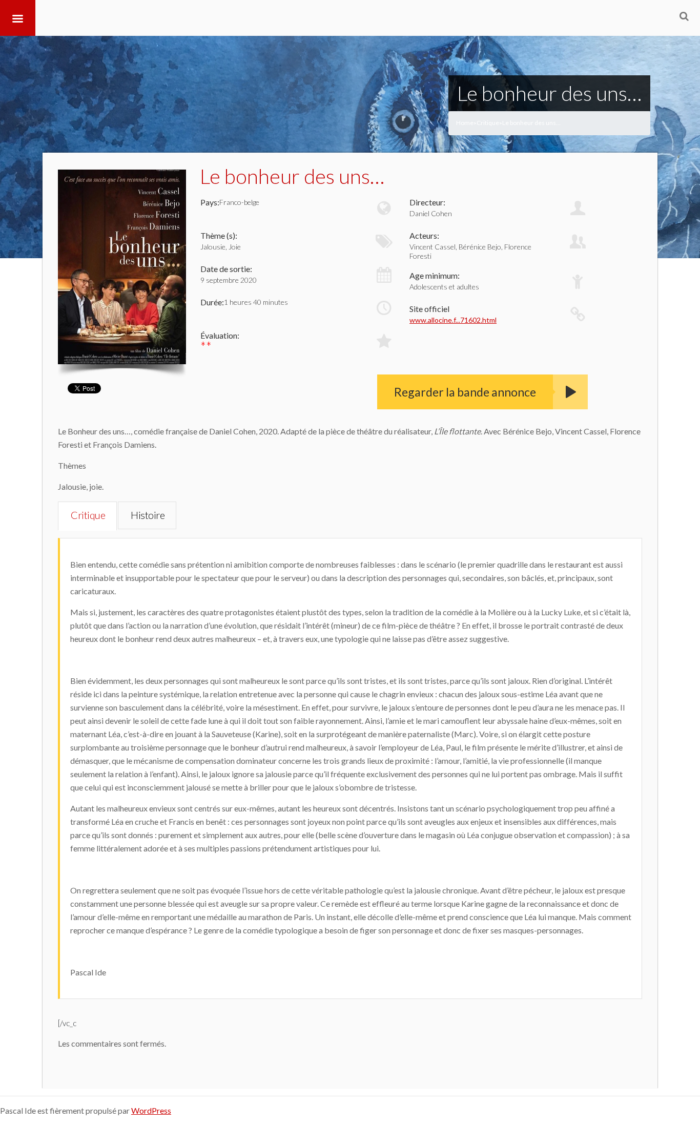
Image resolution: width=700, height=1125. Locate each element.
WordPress (151, 1110)
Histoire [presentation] (147, 515)
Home (464, 123)
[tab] (87, 516)
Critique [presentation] (88, 515)
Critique (488, 123)
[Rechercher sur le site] (684, 16)
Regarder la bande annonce (465, 392)
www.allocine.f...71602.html (453, 320)
